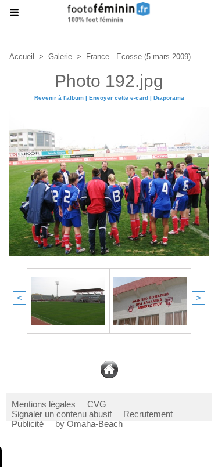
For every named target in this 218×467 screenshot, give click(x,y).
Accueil (21, 56)
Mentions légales (44, 404)
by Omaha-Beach (89, 424)
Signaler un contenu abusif (62, 414)
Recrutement (148, 414)
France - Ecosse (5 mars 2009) (138, 56)
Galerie (60, 56)
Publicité (28, 424)
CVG (96, 404)
